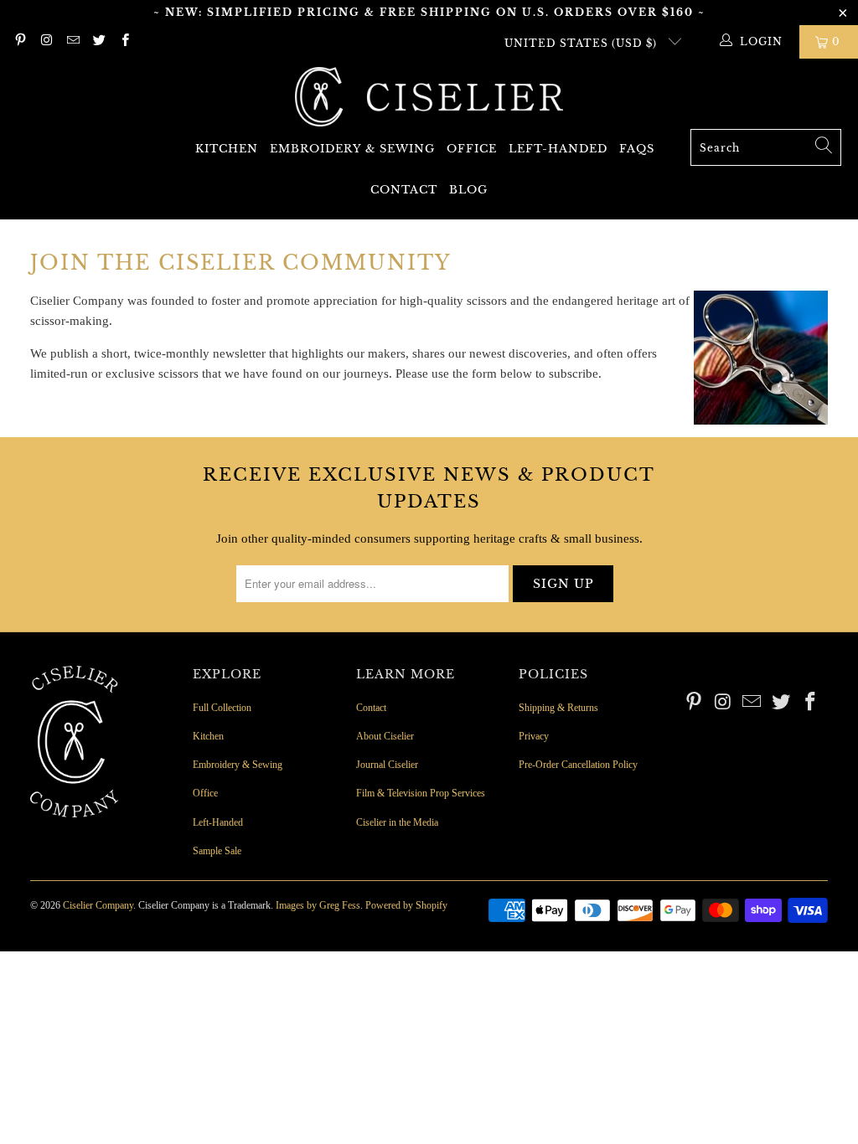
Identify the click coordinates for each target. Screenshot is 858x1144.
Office (472, 149)
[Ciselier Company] (429, 98)
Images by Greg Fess (318, 905)
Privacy (534, 736)
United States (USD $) (582, 43)
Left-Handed (558, 149)
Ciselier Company (98, 905)
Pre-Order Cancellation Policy (578, 764)
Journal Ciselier (387, 764)
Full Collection (222, 708)
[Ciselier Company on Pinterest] (20, 42)
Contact (403, 190)
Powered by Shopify (406, 905)
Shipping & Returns (558, 708)
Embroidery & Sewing (352, 149)
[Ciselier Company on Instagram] (46, 42)
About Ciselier (385, 736)
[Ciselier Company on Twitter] (98, 42)
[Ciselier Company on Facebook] (124, 42)
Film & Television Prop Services (420, 793)
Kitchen (226, 149)
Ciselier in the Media (397, 822)
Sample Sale (217, 851)
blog (468, 190)
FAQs (636, 149)
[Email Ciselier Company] (72, 42)
